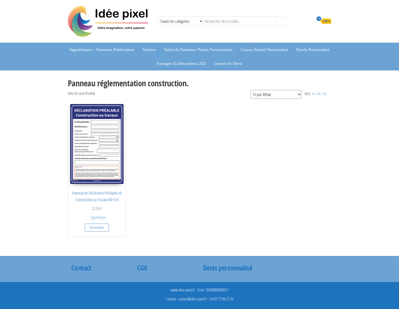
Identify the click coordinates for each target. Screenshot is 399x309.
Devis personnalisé (227, 268)
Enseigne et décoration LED (181, 63)
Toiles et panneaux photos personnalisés (198, 49)
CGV (142, 268)
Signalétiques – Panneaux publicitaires (102, 49)
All (325, 94)
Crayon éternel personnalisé (264, 49)
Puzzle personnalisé (312, 49)
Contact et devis (228, 63)
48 (318, 94)
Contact (81, 268)
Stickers (149, 49)
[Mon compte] (309, 20)
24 (313, 94)
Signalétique (98, 217)
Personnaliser (97, 227)
